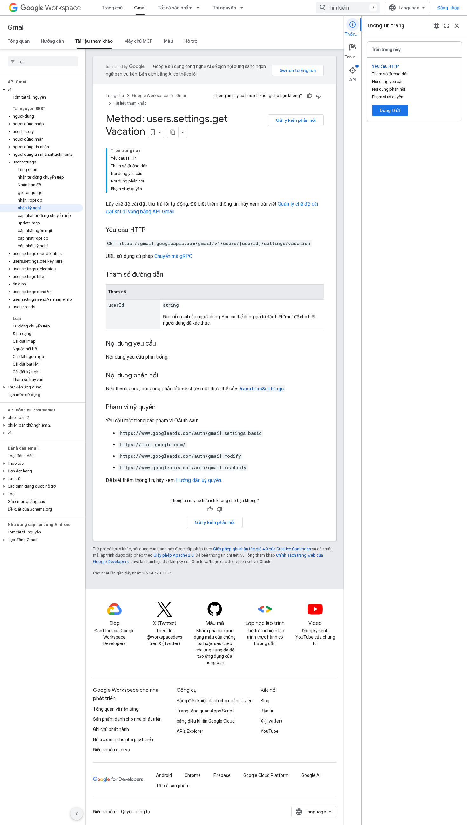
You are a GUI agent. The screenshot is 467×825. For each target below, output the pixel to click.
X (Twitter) (271, 721)
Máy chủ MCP (138, 41)
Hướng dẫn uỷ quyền (198, 480)
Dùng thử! (390, 110)
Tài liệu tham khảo (94, 41)
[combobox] (348, 7)
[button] (41, 89)
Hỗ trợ (190, 41)
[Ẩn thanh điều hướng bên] (76, 813)
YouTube (270, 731)
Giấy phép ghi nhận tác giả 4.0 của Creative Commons (262, 549)
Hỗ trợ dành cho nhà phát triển (123, 739)
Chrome (193, 775)
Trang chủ (112, 7)
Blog (265, 700)
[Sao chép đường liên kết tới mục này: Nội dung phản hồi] (164, 376)
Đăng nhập (448, 7)
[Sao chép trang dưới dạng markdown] (173, 132)
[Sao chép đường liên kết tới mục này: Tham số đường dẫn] (169, 275)
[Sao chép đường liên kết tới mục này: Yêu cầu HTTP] (152, 230)
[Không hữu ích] (319, 95)
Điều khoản (104, 811)
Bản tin (267, 710)
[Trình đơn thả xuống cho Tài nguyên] (243, 7)
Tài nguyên (224, 7)
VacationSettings (262, 389)
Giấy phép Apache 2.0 (173, 555)
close (457, 26)
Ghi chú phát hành (111, 729)
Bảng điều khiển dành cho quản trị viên (215, 700)
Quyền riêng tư (135, 811)
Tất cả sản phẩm (175, 7)
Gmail (140, 7)
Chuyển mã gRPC (173, 256)
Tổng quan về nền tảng (116, 709)
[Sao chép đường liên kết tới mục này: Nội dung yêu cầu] (162, 344)
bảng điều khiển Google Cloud (206, 721)
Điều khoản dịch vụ (111, 749)
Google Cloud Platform (266, 775)
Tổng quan (19, 41)
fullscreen (446, 26)
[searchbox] (43, 61)
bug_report (436, 26)
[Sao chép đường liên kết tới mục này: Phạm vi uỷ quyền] (162, 407)
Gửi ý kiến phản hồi (296, 120)
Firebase (222, 775)
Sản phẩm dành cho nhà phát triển (127, 719)
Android (164, 775)
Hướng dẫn (52, 41)
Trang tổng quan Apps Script (205, 710)
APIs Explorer (190, 731)
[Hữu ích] (309, 95)
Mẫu (168, 41)
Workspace (63, 7)
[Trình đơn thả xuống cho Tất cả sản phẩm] (199, 7)
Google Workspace (150, 95)
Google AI (311, 775)
